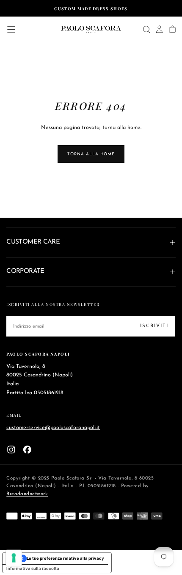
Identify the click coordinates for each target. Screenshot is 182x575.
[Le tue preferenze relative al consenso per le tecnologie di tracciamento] (14, 558)
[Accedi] (159, 29)
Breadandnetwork (27, 493)
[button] (11, 29)
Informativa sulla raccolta (32, 568)
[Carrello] (172, 29)
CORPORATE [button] (25, 271)
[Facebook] (27, 449)
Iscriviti (154, 325)
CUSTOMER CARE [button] (33, 242)
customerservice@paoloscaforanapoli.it (53, 427)
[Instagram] (11, 449)
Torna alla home (90, 154)
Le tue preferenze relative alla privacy (65, 558)
